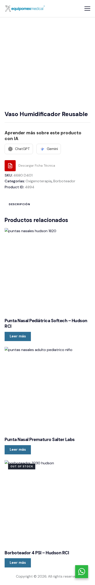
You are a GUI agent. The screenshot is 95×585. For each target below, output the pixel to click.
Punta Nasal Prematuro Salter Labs (40, 439)
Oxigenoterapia (39, 181)
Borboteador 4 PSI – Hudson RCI (37, 553)
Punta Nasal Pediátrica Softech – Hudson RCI (46, 323)
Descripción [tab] (19, 204)
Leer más (18, 336)
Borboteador (64, 181)
